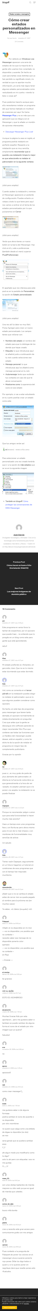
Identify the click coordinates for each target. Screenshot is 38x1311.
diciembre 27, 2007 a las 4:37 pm (12, 660)
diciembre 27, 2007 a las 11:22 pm (13, 808)
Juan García (13, 38)
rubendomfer (7, 887)
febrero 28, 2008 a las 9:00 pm (12, 974)
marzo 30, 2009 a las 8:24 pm (11, 1225)
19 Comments (19, 42)
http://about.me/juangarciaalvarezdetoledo (20, 547)
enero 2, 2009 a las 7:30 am (11, 1106)
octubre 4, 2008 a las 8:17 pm (11, 993)
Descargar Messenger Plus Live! (19, 131)
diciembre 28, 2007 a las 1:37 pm (12, 857)
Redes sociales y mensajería (19, 14)
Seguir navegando (9, 1307)
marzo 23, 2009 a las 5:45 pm (11, 1206)
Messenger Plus (9, 115)
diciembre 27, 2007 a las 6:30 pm (12, 769)
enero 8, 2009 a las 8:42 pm (11, 1180)
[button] (34, 2)
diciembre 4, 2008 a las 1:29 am (12, 1068)
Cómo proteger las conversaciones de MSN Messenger (18, 504)
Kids (3, 684)
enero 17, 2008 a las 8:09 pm (11, 923)
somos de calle (7, 1204)
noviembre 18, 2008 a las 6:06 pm (13, 1049)
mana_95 (5, 1178)
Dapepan (5, 806)
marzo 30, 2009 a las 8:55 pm (11, 1247)
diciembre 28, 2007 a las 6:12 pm (12, 889)
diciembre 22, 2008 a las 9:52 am (12, 1087)
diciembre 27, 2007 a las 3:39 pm (12, 623)
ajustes (26, 1304)
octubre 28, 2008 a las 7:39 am (12, 1012)
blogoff (5, 2)
